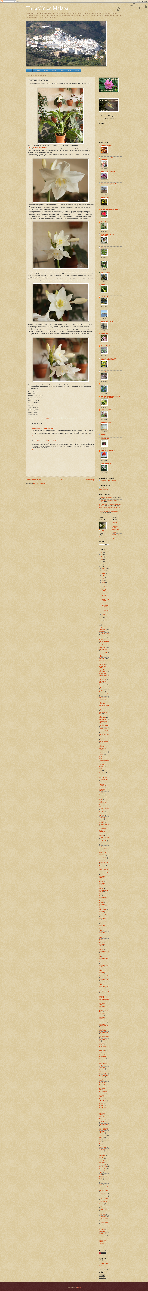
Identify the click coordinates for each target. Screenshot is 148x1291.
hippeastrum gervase (102, 933)
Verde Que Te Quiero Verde (108, 171)
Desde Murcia (104, 333)
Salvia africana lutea (104, 1186)
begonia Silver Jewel (104, 734)
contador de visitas (103, 489)
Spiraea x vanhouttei (104, 1209)
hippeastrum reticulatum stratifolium (102, 996)
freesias (101, 846)
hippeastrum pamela (104, 962)
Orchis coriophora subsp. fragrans (103, 1128)
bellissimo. (101, 758)
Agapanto (101, 631)
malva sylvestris (103, 1101)
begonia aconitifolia (103, 649)
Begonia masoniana (104, 709)
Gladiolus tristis (104, 590)
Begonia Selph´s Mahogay (103, 722)
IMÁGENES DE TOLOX (107, 321)
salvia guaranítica (103, 1190)
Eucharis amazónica (72, 418)
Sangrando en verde (106, 145)
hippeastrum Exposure (102, 926)
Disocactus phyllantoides (102, 831)
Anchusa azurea (103, 637)
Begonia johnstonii (103, 694)
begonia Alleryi (102, 658)
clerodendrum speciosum (102, 789)
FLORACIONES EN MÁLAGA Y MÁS (110, 209)
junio (103, 575)
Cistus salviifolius (103, 779)
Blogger (79, 1287)
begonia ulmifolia (103, 752)
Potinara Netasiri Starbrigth (103, 1161)
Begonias (101, 754)
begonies (103, 434)
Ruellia (100, 1179)
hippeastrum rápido (103, 976)
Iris (99, 1052)
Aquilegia (101, 639)
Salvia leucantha (103, 1196)
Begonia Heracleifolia (102, 691)
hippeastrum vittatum (102, 1043)
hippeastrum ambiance (102, 877)
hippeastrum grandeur (102, 936)
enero (103, 614)
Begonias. (101, 756)
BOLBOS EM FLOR (106, 410)
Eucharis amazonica (105, 596)
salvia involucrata (103, 1193)
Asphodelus (102, 645)
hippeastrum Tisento (104, 1036)
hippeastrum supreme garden (103, 1029)
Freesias (104, 587)
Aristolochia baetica (104, 641)
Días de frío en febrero (105, 600)
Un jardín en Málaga (47, 7)
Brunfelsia (101, 764)
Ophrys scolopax (103, 1118)
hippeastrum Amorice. (102, 880)
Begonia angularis (103, 660)
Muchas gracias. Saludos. (105, 497)
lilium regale (102, 1098)
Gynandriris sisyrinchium (102, 855)
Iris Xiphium (102, 1061)
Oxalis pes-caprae (103, 1143)
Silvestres (101, 1204)
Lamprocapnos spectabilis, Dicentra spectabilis (117, 531)
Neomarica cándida (103, 1107)
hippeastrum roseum (104, 999)
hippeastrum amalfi (103, 872)
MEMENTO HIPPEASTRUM (108, 451)
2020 (102, 552)
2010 (102, 620)
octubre (104, 570)
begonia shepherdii (103, 730)
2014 (102, 561)
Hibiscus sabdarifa (103, 862)
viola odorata (102, 1238)
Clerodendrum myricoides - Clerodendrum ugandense (102, 785)
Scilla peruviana (103, 1201)
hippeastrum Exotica (104, 922)
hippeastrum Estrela (104, 915)
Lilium (100, 1071)
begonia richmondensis (102, 716)
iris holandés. (102, 1059)
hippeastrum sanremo (102, 1004)
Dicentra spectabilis (104, 824)
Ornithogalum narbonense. (102, 1132)
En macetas (104, 371)
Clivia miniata (102, 797)
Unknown (34, 428)
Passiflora (101, 1153)
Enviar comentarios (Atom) (40, 483)
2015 (102, 559)
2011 (102, 617)
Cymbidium (101, 812)
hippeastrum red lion (104, 979)
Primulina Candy (103, 1166)
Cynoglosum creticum (102, 818)
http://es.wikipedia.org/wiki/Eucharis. (37, 147)
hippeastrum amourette (102, 884)
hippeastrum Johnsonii (102, 948)
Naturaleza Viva (105, 197)
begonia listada (102, 699)
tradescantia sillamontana (102, 1228)
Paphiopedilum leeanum (105, 606)
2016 (102, 557)
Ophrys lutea (102, 1116)
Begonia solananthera (105, 610)
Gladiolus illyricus (103, 848)
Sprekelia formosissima (102, 1213)
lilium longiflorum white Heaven (103, 1092)
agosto (104, 573)
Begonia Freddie (103, 684)
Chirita (100, 770)
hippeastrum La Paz (104, 951)
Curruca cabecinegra (104, 808)
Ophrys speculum (103, 1121)
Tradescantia (102, 1225)
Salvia (100, 1184)
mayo (103, 578)
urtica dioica (102, 1231)
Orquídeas (101, 1137)
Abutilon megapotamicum (103, 628)
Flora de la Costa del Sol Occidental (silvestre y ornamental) (110, 397)
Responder (34, 435)
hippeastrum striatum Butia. (102, 1021)
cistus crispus (102, 775)
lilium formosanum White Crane (103, 1076)
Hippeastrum (102, 865)
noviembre (104, 568)
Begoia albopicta (103, 647)
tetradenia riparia (103, 1216)
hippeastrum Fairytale (102, 929)
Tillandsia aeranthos (104, 1222)
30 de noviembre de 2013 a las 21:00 (46, 440)
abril (103, 580)
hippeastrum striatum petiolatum (103, 868)
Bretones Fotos (105, 309)
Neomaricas (102, 1111)
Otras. (100, 1141)
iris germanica (102, 1054)
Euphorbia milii (102, 840)
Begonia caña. (115, 538)
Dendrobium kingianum (102, 821)
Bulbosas (63, 418)
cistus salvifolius (103, 777)
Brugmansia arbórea (104, 760)
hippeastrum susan (103, 1032)
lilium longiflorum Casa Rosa (103, 1085)
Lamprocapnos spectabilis (102, 1068)
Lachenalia (101, 1065)
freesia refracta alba (104, 843)
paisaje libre (104, 260)
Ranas (103, 603)
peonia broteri (102, 1155)
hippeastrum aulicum (104, 897)
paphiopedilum (102, 1147)
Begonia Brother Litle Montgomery (103, 670)
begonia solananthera (102, 745)
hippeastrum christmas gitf (102, 905)
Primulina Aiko (102, 1164)
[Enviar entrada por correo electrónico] (52, 418)
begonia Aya (102, 664)
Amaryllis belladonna (104, 633)
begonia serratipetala (104, 725)
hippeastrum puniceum (102, 973)
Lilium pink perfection (101, 1096)
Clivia (100, 792)
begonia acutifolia (103, 652)
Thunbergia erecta (103, 1218)
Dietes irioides (102, 828)
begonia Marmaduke (104, 705)
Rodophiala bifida (103, 1176)
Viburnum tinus (102, 1233)
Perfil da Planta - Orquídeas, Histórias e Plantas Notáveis (108, 359)
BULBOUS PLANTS (106, 463)
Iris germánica (102, 1056)
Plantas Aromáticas (106, 422)
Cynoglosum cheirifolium (102, 814)
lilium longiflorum (103, 1082)
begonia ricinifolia (103, 719)
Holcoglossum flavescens (102, 1047)
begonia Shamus (103, 728)
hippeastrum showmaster (102, 1007)
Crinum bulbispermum (102, 802)
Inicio (62, 480)
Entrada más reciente (33, 480)
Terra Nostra (104, 247)
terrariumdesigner (105, 272)
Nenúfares (101, 1105)
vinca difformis (102, 1235)
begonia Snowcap (103, 741)
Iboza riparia (105, 593)
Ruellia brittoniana (103, 1181)
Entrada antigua (90, 480)
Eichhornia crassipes (101, 834)
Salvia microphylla (103, 1198)
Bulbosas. (101, 768)
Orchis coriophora (103, 1124)
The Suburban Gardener (107, 384)
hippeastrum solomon (102, 1014)
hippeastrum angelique (102, 887)
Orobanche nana (103, 1135)
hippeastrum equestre (102, 912)
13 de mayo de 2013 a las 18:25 (45, 428)
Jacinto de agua (103, 1063)
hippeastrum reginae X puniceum (104, 987)
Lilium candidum (103, 1073)
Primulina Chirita (103, 1168)
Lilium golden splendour (102, 1079)
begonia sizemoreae (104, 738)
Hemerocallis (102, 860)
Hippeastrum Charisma (102, 901)
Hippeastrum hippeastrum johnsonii (102, 941)
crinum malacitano (103, 531)
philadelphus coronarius (102, 1158)
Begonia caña (102, 673)
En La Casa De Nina (106, 297)
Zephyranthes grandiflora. (102, 1241)
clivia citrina (102, 794)
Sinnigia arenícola (103, 1206)
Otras (100, 1139)
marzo (103, 582)
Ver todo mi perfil (103, 537)
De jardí (103, 284)
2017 (102, 554)
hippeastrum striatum (102, 1018)
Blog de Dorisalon (105, 222)
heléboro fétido (102, 858)
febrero (104, 585)
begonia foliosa (102, 679)
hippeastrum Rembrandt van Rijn (104, 990)
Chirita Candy (102, 773)
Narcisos (101, 1103)
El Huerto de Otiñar (106, 346)
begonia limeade (103, 697)
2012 (102, 566)
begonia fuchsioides (104, 687)
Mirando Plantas (105, 438)
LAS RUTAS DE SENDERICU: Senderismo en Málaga (108, 184)
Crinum (100, 799)
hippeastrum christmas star (102, 908)
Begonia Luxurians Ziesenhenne (103, 702)
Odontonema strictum (102, 1114)
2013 (102, 564)
